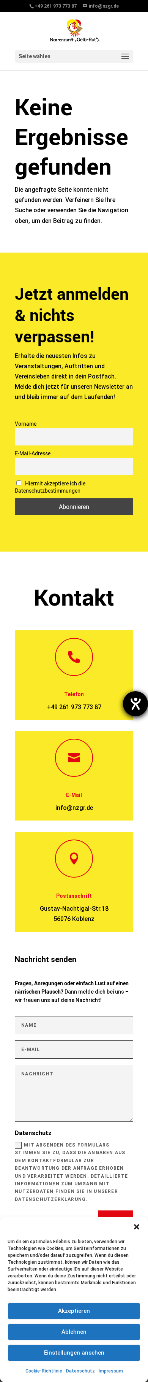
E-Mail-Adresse (32, 453)
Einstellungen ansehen (74, 1352)
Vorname (25, 423)
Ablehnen (74, 1331)
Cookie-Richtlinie (43, 1371)
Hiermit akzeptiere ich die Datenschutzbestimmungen (50, 487)
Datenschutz (80, 1371)
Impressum (111, 1371)
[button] (136, 1227)
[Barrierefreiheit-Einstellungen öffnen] (135, 703)
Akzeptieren (74, 1310)
